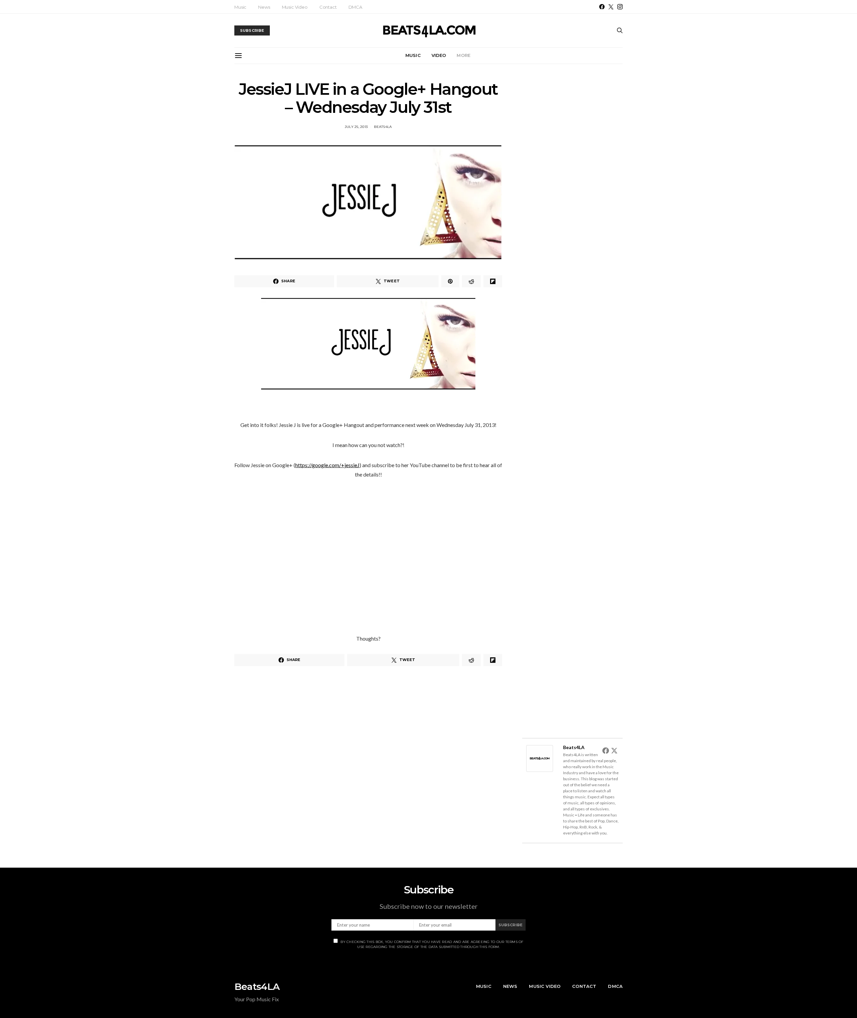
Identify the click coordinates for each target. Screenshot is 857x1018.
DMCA (355, 7)
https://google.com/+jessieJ (327, 465)
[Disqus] (368, 766)
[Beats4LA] (539, 757)
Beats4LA (383, 127)
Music (240, 7)
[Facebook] (602, 6)
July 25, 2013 (356, 127)
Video (439, 55)
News (264, 7)
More (463, 55)
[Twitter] (611, 6)
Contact (328, 7)
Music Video (295, 7)
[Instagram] (620, 6)
